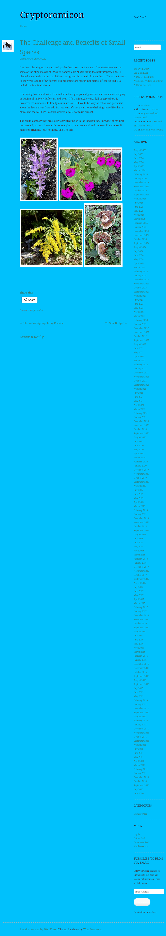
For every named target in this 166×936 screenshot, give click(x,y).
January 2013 (140, 704)
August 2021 (140, 388)
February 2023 (141, 319)
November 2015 (141, 667)
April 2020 (139, 453)
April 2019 (139, 502)
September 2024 (141, 243)
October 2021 (140, 380)
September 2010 (141, 785)
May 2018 (139, 546)
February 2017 (141, 607)
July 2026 (138, 154)
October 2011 (140, 736)
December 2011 (141, 728)
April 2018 (139, 550)
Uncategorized (140, 813)
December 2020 (141, 421)
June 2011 (139, 752)
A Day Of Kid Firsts (144, 76)
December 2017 (141, 566)
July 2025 (138, 202)
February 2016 (141, 655)
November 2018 (141, 522)
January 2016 (140, 659)
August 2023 (140, 295)
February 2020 (141, 461)
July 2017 (138, 586)
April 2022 (139, 356)
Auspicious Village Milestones (148, 80)
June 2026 (139, 158)
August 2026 (140, 150)
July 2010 (138, 789)
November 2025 (141, 186)
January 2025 (140, 226)
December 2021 (141, 372)
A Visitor (145, 105)
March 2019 (139, 506)
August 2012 (140, 716)
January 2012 (140, 724)
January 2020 (140, 465)
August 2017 (140, 582)
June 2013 (139, 692)
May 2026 (139, 162)
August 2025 (140, 198)
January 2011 (140, 773)
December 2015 (141, 663)
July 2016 (138, 635)
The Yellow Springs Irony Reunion (42, 323)
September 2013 (141, 684)
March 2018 (139, 554)
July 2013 (138, 688)
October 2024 (140, 239)
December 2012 (141, 708)
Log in (137, 834)
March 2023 (139, 315)
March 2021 (139, 408)
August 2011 (140, 744)
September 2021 (141, 384)
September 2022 (141, 340)
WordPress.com (92, 929)
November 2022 (141, 332)
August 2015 (140, 680)
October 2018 (140, 526)
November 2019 (141, 473)
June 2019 (139, 493)
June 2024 (139, 255)
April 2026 (139, 166)
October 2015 (140, 671)
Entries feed (139, 838)
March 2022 (139, 360)
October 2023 (140, 287)
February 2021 (141, 412)
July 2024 (138, 251)
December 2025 (141, 182)
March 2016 (139, 651)
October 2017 (140, 574)
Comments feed (141, 842)
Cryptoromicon (52, 15)
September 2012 (141, 712)
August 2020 (140, 437)
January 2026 (140, 178)
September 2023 (141, 291)
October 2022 (140, 336)
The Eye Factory (141, 68)
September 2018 (141, 530)
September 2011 (141, 740)
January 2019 (140, 514)
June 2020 (139, 445)
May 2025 (139, 210)
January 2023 (140, 323)
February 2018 (141, 558)
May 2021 (139, 400)
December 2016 (141, 615)
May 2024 (139, 259)
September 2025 (141, 194)
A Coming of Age (142, 84)
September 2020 (141, 433)
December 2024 (141, 230)
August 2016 (140, 631)
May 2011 (139, 756)
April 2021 (139, 404)
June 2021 (139, 396)
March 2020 (139, 457)
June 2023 (139, 303)
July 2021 (138, 392)
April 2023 (139, 311)
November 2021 (141, 376)
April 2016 (139, 647)
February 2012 (141, 720)
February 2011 (141, 769)
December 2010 (141, 777)
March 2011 (139, 764)
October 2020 (140, 429)
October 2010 (140, 781)
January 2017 (140, 611)
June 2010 (139, 793)
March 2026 (139, 170)
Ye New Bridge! (116, 323)
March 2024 (139, 267)
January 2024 (140, 275)
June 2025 (139, 206)
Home (23, 26)
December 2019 (141, 469)
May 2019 (139, 497)
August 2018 (140, 534)
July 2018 (138, 538)
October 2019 (140, 477)
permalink (38, 310)
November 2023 (141, 283)
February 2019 (141, 510)
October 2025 (140, 190)
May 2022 (139, 352)
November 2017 (141, 570)
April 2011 (139, 760)
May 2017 (139, 595)
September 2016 (141, 627)
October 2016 (140, 623)
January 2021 (140, 417)
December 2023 (141, 279)
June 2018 (139, 542)
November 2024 (141, 234)
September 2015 (141, 675)
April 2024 (139, 263)
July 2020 (138, 441)
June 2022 (139, 348)
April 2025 (139, 214)
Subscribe (142, 902)
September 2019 (141, 481)
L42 (44, 58)
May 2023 (139, 307)
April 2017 (139, 599)
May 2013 (139, 696)
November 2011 (141, 732)
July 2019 (138, 489)
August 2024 (140, 247)
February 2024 (141, 271)
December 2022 (141, 328)
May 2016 (139, 643)
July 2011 (138, 748)
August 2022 (140, 344)
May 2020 (139, 449)
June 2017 (139, 591)
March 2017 (139, 603)
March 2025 (139, 218)
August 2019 (140, 485)
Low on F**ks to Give (152, 129)
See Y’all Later (141, 72)
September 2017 (141, 578)
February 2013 (141, 700)
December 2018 (141, 518)
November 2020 (141, 425)
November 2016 (141, 619)
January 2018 (140, 562)
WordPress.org (141, 846)
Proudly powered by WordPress (38, 929)
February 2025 (141, 222)
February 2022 (141, 364)
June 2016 (139, 639)
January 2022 (140, 368)
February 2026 (141, 174)
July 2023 (138, 299)
